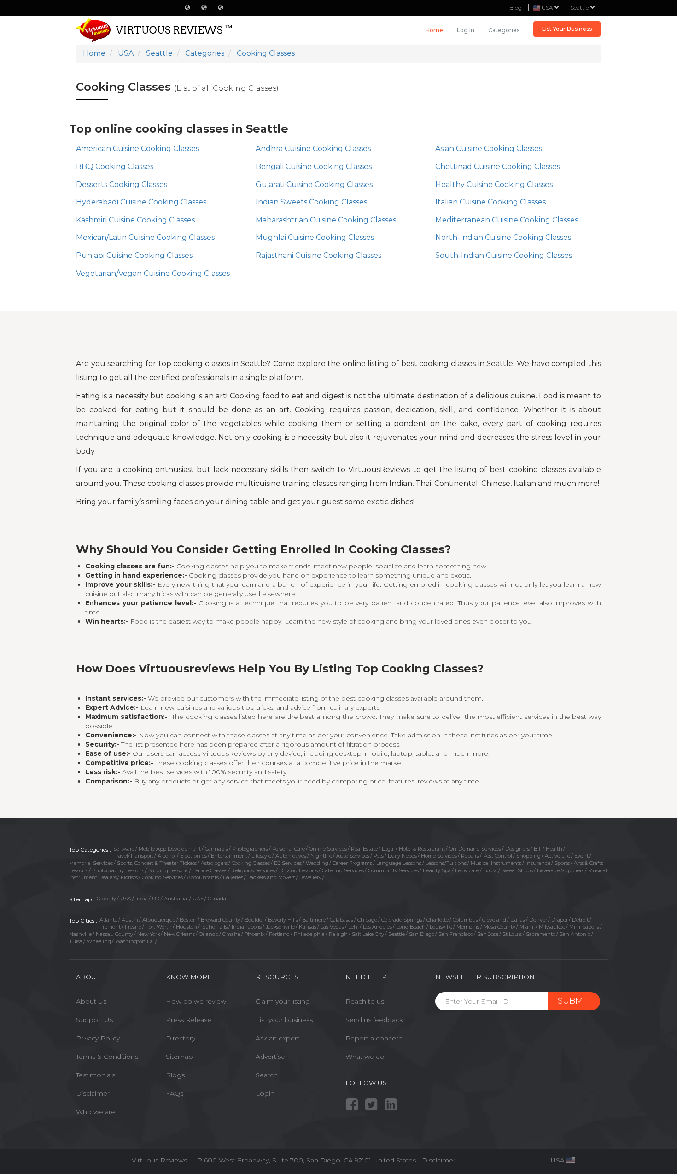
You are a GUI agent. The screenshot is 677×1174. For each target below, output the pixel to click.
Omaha (231, 934)
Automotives (290, 856)
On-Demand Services (475, 849)
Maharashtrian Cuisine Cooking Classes (326, 220)
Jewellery (310, 877)
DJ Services (288, 863)
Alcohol (167, 856)
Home (434, 30)
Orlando (208, 934)
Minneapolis (584, 926)
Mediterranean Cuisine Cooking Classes (506, 220)
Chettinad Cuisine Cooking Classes (497, 166)
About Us (91, 1001)
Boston (188, 920)
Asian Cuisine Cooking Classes (488, 148)
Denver (538, 920)
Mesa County (499, 926)
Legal (388, 849)
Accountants (203, 877)
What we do (365, 1056)
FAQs (174, 1093)
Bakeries (233, 877)
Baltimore (314, 920)
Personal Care (288, 849)
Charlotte (437, 920)
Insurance (537, 863)
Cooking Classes (251, 863)
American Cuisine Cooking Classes (137, 148)
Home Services (439, 856)
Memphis (467, 926)
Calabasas (341, 920)
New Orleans (179, 934)
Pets (379, 856)
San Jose (487, 934)
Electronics (193, 856)
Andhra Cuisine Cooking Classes (313, 148)
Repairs (470, 856)
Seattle (580, 7)
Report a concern (374, 1038)
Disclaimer (93, 1093)
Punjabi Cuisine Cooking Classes (134, 255)
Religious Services (253, 870)
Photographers (250, 849)
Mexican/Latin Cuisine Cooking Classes (145, 237)
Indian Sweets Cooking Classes (311, 202)
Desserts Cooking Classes (121, 184)
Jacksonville (280, 926)
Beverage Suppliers (560, 870)
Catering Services (343, 870)
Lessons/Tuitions (446, 863)
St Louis (512, 934)
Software (123, 849)
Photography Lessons (118, 870)
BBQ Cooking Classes (114, 166)
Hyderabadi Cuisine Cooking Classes (141, 202)
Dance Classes (210, 870)
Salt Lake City (368, 934)
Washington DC (134, 941)
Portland (279, 934)
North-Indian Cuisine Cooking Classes (503, 237)
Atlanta (108, 920)
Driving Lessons (298, 870)
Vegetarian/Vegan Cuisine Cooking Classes (153, 273)
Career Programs (352, 863)
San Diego (421, 934)
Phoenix (255, 934)
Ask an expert (277, 1038)
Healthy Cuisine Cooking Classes (494, 184)
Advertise (270, 1056)
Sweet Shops (517, 870)
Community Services (393, 870)
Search (267, 1075)
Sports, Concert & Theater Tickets (157, 863)
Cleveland (494, 920)
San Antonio (575, 934)
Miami (527, 926)
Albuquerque (158, 920)
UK (156, 898)
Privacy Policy (98, 1038)
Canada (217, 898)
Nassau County (114, 934)
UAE (198, 898)
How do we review (196, 1001)
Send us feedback (374, 1020)
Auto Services (352, 856)
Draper (559, 920)
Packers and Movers (271, 877)
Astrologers (214, 863)
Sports (562, 863)
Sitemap (179, 1056)
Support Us (94, 1020)
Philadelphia (309, 934)
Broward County (220, 920)
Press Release (188, 1020)
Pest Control (497, 856)
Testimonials (95, 1075)
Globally (106, 898)
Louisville (441, 926)
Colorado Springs (401, 920)
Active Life (557, 856)
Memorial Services (91, 863)
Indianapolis (247, 926)
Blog (515, 7)
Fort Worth (159, 926)
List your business (284, 1020)
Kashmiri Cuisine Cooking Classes (135, 220)
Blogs (175, 1075)
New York (148, 934)
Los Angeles (377, 926)
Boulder (254, 920)
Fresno (133, 926)
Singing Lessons (168, 870)
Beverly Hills (283, 920)
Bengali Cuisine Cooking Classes (314, 166)
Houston (186, 926)
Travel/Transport (133, 856)
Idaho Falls (214, 926)
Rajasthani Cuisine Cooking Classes (318, 255)
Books (490, 870)
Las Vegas (332, 926)
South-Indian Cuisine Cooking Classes (503, 255)
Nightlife (321, 856)
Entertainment (229, 856)
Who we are (95, 1112)
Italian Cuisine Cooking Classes (490, 202)
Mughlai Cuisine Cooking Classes (315, 237)
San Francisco (455, 934)
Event (581, 856)
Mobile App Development (170, 849)
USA (125, 898)
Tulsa (75, 941)
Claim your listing (283, 1001)
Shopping (528, 856)
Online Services (328, 849)
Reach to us (364, 1001)
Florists (129, 877)
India (141, 898)
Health (554, 849)
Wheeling (99, 941)
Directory (180, 1038)
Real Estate (364, 849)
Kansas (307, 926)
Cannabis (216, 849)
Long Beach (411, 926)
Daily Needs (402, 856)
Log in (465, 30)
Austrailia (176, 898)
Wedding (317, 863)
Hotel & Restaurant (422, 849)
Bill (538, 849)
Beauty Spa (437, 870)
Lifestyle (261, 856)
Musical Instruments (496, 863)
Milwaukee (552, 926)
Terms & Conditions (107, 1056)
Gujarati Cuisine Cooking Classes (314, 184)
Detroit (580, 920)
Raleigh (338, 934)
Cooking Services (162, 877)
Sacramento (540, 934)
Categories (503, 30)
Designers (517, 849)
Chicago (367, 920)
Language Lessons (398, 863)
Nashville (80, 934)
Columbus (465, 920)
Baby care (467, 870)
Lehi (353, 926)
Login (265, 1093)
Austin (130, 920)
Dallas (517, 920)
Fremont (110, 926)
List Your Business (567, 28)
